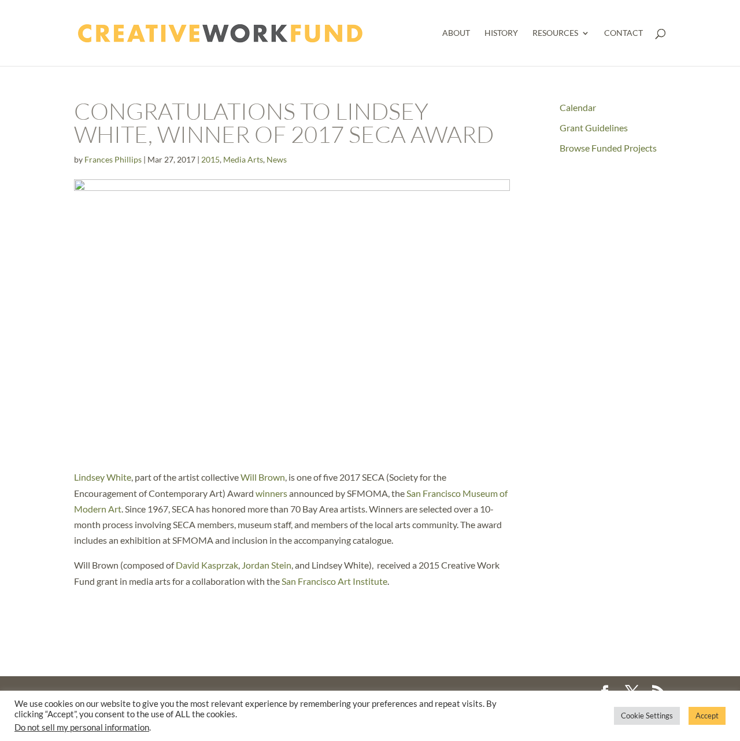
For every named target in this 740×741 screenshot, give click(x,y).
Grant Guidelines (594, 127)
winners (271, 493)
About (456, 33)
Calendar (578, 107)
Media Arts (243, 159)
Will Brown (262, 476)
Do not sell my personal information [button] (81, 727)
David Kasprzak (207, 564)
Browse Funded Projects (608, 147)
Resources (555, 33)
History (501, 33)
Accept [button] (707, 715)
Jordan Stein (266, 564)
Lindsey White (102, 476)
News (277, 159)
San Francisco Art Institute (334, 581)
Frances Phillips (113, 159)
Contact (623, 33)
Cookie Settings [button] (647, 715)
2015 (210, 159)
